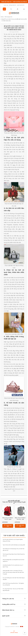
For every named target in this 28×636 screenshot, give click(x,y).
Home (2, 16)
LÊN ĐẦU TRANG (14, 632)
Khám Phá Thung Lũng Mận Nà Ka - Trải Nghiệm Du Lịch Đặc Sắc (13, 584)
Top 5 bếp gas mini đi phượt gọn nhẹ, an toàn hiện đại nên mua (13, 549)
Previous (3, 510)
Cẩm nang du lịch (8, 16)
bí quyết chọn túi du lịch (13, 489)
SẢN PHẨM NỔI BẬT (14, 500)
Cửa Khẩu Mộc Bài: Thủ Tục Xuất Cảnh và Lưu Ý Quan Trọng (13, 566)
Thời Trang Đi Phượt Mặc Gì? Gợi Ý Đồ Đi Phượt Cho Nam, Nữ (14, 555)
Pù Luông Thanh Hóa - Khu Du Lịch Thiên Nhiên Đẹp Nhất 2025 (13, 589)
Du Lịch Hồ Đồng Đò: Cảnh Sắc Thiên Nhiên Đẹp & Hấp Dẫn (13, 578)
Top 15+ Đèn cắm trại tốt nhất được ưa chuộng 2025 (14, 544)
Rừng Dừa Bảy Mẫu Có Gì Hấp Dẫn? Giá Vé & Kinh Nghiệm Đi (13, 560)
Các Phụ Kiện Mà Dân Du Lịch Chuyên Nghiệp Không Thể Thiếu (13, 540)
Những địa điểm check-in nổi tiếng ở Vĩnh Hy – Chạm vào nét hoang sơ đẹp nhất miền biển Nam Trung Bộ (13, 572)
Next (24, 510)
